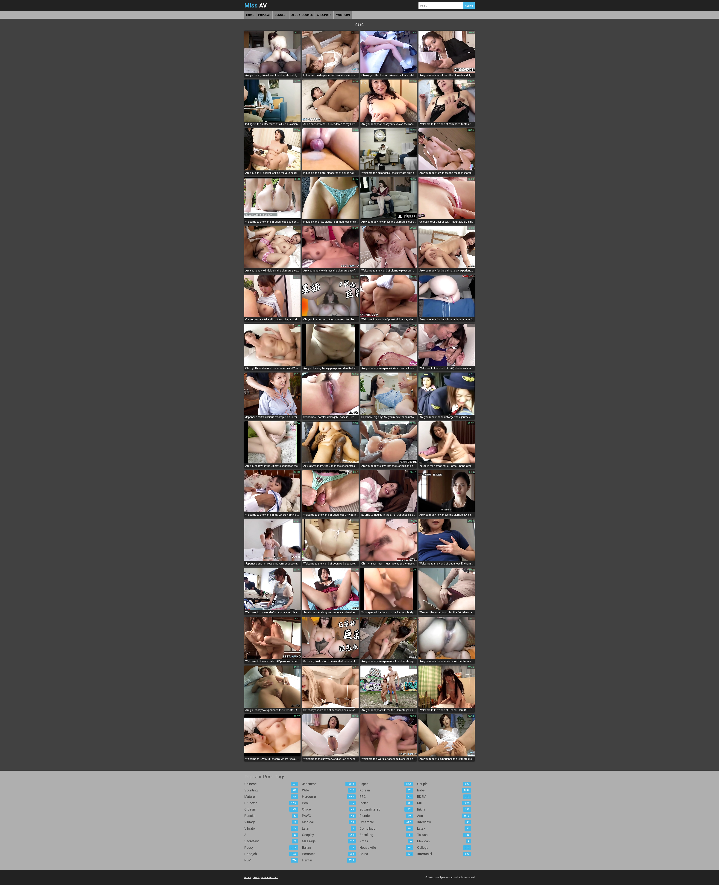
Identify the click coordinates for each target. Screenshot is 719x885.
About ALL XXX (269, 877)
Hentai (328, 860)
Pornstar (328, 854)
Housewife (386, 847)
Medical (328, 822)
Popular (264, 14)
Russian (270, 816)
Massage (328, 841)
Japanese (328, 784)
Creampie (386, 822)
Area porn (324, 14)
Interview (443, 822)
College (443, 847)
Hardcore (328, 797)
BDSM (443, 797)
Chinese (270, 784)
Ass (443, 816)
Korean (386, 790)
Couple (443, 784)
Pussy (270, 847)
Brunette (270, 803)
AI (270, 835)
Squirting (270, 790)
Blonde (386, 816)
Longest (281, 14)
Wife (328, 790)
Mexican (443, 841)
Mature (270, 797)
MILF (443, 803)
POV (270, 860)
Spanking (386, 835)
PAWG (328, 816)
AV (255, 5)
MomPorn (343, 14)
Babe (443, 790)
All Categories (302, 14)
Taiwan (443, 835)
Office (328, 809)
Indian (386, 803)
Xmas (386, 841)
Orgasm (270, 809)
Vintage (270, 822)
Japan (386, 784)
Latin (328, 828)
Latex (443, 828)
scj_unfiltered (386, 809)
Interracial (443, 854)
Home (250, 14)
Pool (328, 803)
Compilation (386, 828)
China (386, 854)
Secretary (270, 841)
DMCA (256, 877)
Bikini (443, 809)
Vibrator (270, 828)
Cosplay (328, 835)
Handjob (270, 854)
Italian (328, 847)
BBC (386, 797)
